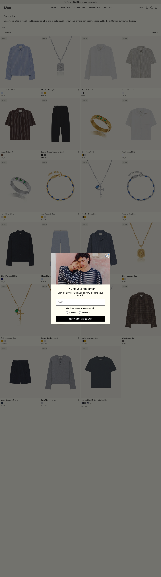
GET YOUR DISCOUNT (80, 319)
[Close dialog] (107, 256)
